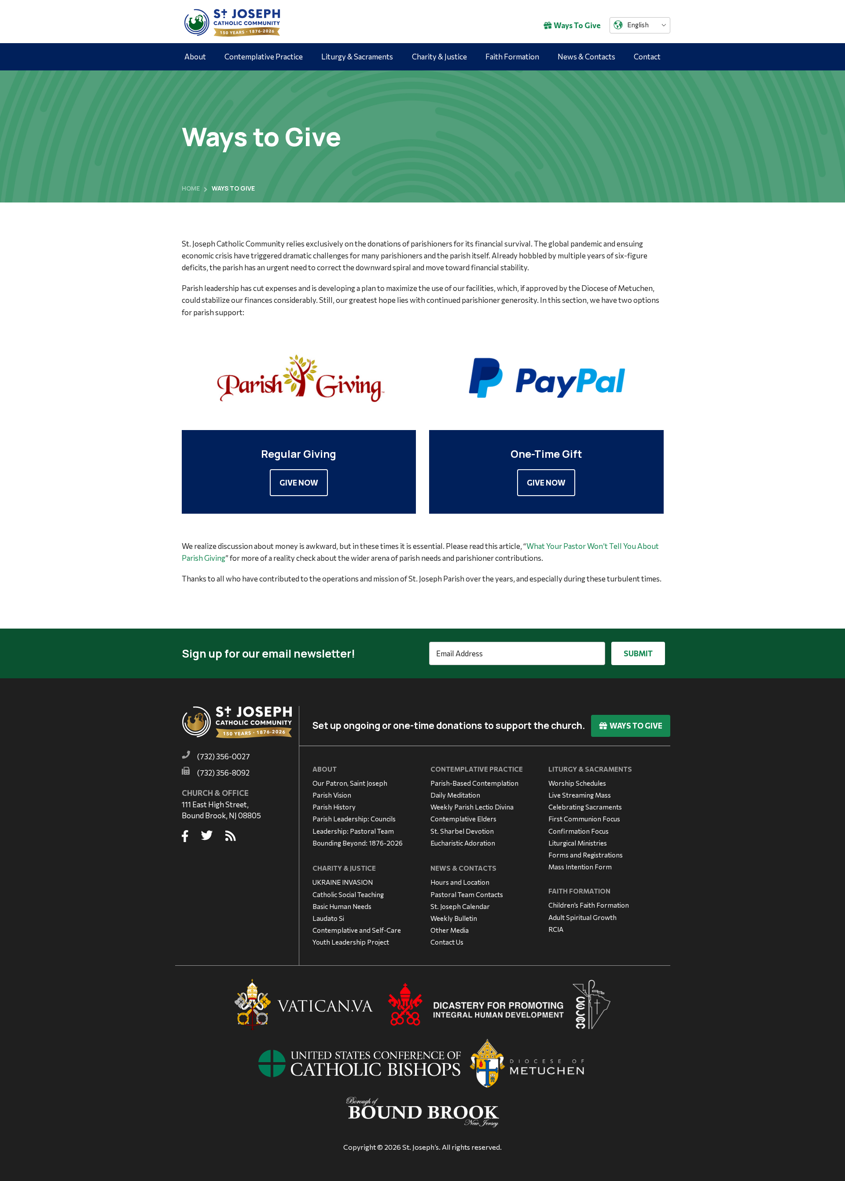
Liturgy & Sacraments (357, 56)
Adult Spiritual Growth (582, 917)
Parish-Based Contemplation (474, 783)
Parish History (334, 807)
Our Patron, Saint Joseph (349, 783)
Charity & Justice (439, 56)
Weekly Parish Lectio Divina (472, 807)
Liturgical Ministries (577, 843)
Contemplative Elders (463, 819)
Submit (638, 653)
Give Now (298, 482)
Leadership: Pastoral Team (353, 831)
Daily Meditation (455, 795)
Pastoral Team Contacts (466, 894)
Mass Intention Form (580, 867)
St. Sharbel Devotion (462, 831)
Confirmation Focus (578, 831)
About (195, 56)
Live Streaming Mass (579, 795)
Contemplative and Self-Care (356, 930)
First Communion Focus (584, 819)
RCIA (555, 929)
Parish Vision (331, 795)
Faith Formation (512, 56)
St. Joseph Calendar (460, 906)
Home (191, 188)
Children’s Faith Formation (588, 905)
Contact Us (446, 942)
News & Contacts (586, 56)
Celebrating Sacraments (585, 807)
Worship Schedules (577, 783)
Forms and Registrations (585, 855)
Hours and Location (459, 882)
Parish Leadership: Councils (354, 819)
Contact (647, 56)
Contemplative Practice (263, 56)
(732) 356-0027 (223, 756)
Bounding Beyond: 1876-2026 (357, 843)
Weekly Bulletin (453, 918)
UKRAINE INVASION (342, 882)
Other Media (449, 930)
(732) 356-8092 (223, 772)
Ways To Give (577, 25)
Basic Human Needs (341, 906)
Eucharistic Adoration (462, 843)
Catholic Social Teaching (348, 894)
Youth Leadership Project (350, 942)
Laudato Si (328, 918)
